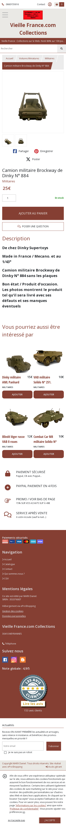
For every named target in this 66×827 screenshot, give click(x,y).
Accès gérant (55, 766)
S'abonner (53, 746)
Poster (35, 159)
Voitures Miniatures (29, 58)
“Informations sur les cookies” (30, 805)
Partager (23, 151)
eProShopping (15, 766)
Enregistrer (46, 151)
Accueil (9, 58)
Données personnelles (14, 616)
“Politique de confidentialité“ (24, 808)
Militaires (49, 58)
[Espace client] (49, 4)
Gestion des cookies (12, 611)
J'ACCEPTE (50, 820)
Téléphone (10, 643)
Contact (41, 4)
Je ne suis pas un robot (20, 752)
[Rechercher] (61, 48)
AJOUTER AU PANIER (33, 213)
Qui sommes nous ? (14, 573)
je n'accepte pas (16, 820)
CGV (6, 578)
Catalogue (9, 564)
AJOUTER (17, 394)
